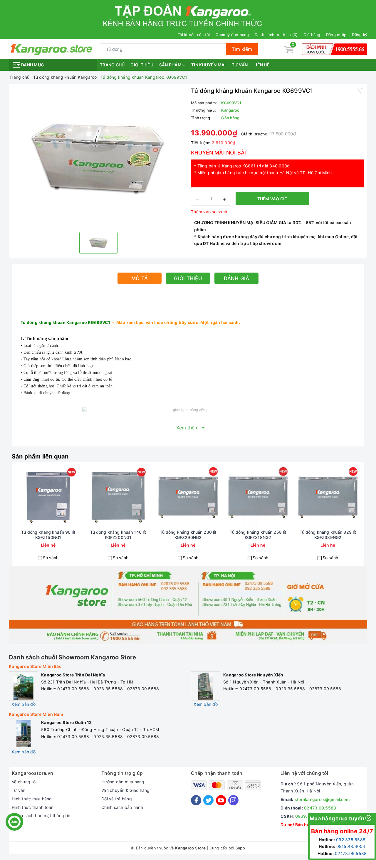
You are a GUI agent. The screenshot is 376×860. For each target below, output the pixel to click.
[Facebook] (196, 800)
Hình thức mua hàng (32, 798)
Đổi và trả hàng (116, 798)
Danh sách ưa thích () (276, 34)
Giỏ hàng (311, 34)
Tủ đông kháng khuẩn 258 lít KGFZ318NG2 (258, 535)
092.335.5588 (350, 839)
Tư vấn (240, 64)
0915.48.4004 (350, 846)
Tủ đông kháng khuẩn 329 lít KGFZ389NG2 (328, 535)
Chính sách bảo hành (122, 807)
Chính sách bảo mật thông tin (41, 815)
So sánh (51, 557)
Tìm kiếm (242, 49)
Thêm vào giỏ (272, 198)
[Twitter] (208, 800)
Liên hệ (262, 64)
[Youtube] (221, 800)
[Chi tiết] (27, 497)
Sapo (240, 848)
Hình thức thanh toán (32, 807)
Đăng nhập (336, 34)
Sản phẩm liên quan (40, 456)
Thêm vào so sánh (209, 211)
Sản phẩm (170, 64)
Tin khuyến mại (208, 64)
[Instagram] (233, 800)
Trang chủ (112, 64)
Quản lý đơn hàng (232, 34)
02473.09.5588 (320, 807)
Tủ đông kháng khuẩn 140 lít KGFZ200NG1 (118, 535)
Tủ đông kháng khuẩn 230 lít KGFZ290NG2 (188, 535)
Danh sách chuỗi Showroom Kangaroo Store (72, 657)
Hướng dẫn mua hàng (123, 781)
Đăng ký (359, 34)
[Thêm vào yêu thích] (361, 90)
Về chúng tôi (24, 781)
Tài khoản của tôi (194, 34)
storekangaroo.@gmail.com (322, 799)
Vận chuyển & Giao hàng (125, 790)
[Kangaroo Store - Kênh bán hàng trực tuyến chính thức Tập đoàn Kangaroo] (51, 48)
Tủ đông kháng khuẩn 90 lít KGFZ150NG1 (48, 535)
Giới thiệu (141, 64)
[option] (98, 157)
